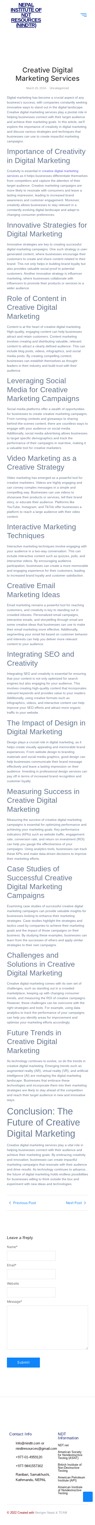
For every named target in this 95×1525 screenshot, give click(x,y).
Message (14, 1301)
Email (11, 1265)
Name (12, 1247)
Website (13, 1283)
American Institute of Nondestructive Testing (70, 1490)
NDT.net (63, 1445)
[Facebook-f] (11, 1419)
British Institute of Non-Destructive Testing (70, 1467)
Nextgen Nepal (45, 1512)
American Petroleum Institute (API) (71, 1479)
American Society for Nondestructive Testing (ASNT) (70, 1455)
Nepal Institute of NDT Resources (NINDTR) (26, 15)
